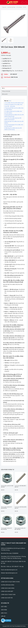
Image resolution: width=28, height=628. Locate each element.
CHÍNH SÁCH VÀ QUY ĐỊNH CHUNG (10, 581)
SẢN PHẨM (4, 609)
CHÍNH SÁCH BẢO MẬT (7, 591)
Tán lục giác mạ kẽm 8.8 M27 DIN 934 (20, 529)
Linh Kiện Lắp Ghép (11, 7)
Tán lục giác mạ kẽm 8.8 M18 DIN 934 (6, 507)
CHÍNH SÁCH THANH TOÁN (8, 594)
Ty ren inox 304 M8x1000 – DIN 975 (20, 486)
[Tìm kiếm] (22, 2)
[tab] (14, 88)
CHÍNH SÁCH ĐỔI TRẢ (7, 597)
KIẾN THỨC (4, 613)
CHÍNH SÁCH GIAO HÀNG (7, 588)
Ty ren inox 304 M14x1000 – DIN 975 (21, 507)
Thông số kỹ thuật (6, 91)
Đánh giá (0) (4, 94)
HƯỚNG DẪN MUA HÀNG (7, 585)
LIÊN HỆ (3, 616)
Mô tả (3, 88)
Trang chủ (4, 7)
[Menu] (2, 2)
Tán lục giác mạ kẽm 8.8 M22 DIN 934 (6, 529)
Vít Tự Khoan (19, 7)
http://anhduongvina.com (11, 573)
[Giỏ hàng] (26, 2)
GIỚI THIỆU (4, 606)
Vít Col (24, 7)
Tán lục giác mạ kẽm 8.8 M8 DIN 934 (7, 486)
